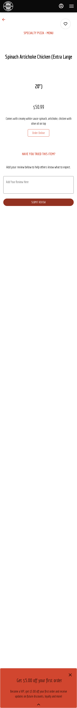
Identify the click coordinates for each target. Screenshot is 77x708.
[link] (38, 133)
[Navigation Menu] (71, 6)
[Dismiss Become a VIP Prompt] (70, 675)
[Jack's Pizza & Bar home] (21, 6)
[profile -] (61, 5)
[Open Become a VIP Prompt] (38, 704)
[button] (5, 19)
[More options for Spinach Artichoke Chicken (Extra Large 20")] (65, 24)
